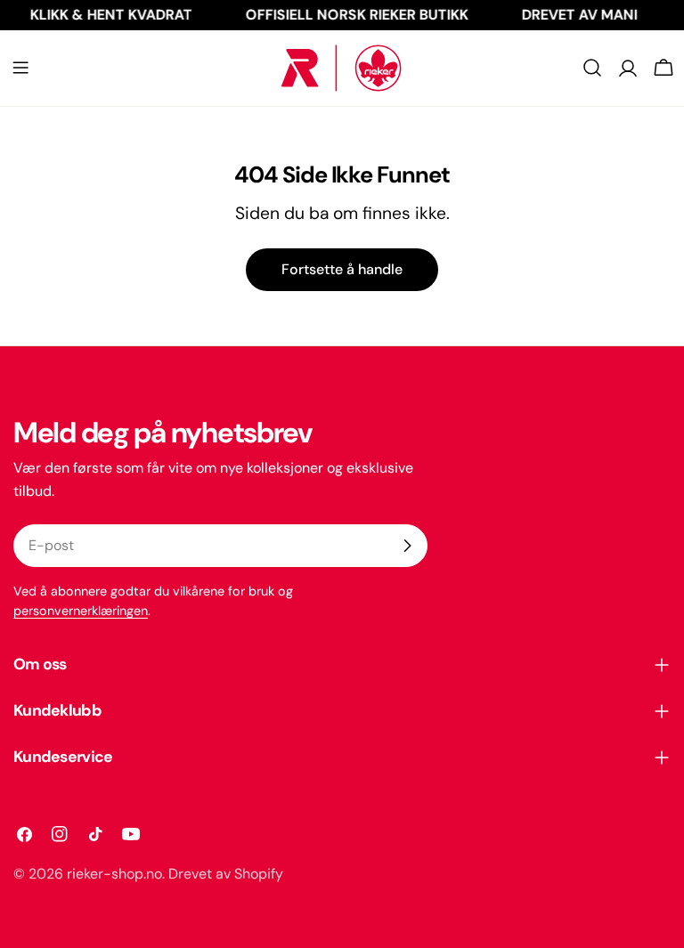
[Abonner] (407, 545)
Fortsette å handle (342, 269)
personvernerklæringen (80, 611)
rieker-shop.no (114, 873)
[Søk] (592, 67)
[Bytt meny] (20, 67)
